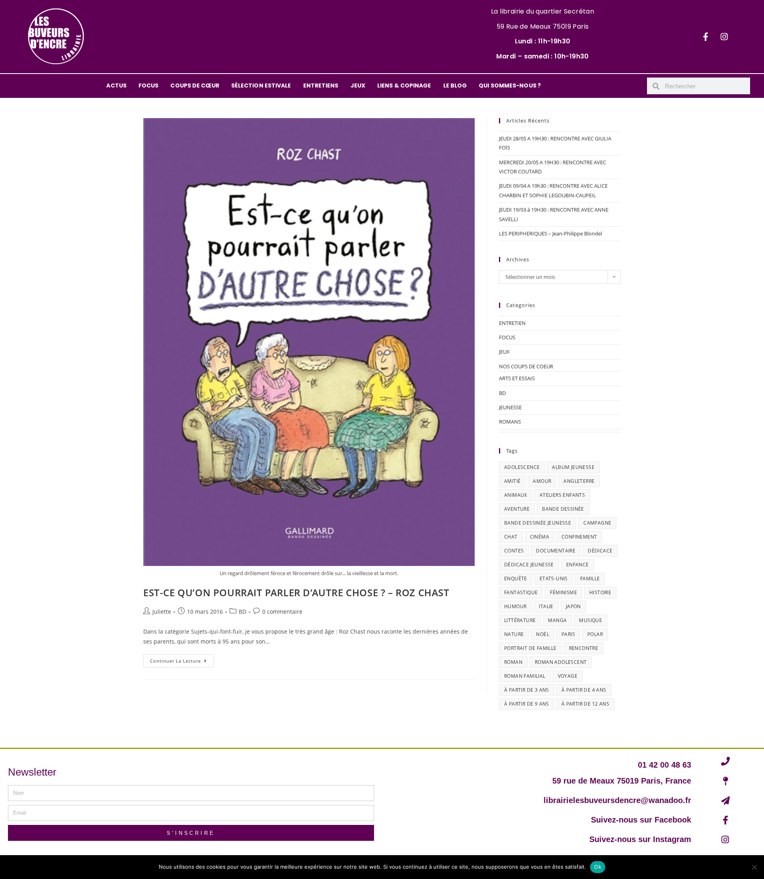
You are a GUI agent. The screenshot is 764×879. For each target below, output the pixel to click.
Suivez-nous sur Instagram (640, 839)
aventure (517, 509)
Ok (597, 866)
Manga (557, 620)
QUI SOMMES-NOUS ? (510, 85)
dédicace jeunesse (529, 564)
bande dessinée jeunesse (537, 522)
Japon (573, 606)
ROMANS (510, 421)
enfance (577, 564)
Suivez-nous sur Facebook (641, 819)
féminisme (563, 592)
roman (513, 662)
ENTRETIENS (321, 85)
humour (515, 606)
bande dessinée (563, 509)
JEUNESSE (510, 407)
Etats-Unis (554, 578)
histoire (600, 592)
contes (514, 550)
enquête (515, 578)
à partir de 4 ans (583, 689)
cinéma (539, 536)
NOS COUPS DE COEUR (526, 366)
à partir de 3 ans (526, 689)
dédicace (600, 550)
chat (511, 536)
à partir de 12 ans (585, 703)
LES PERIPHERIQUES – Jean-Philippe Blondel (550, 233)
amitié (512, 481)
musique (590, 620)
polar (595, 634)
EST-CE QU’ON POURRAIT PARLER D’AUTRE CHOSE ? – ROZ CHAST (296, 592)
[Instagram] (724, 36)
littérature (520, 620)
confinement (579, 536)
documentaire (555, 550)
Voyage (567, 676)
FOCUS (148, 85)
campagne (597, 522)
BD (242, 611)
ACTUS (116, 85)
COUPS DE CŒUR (194, 85)
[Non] (754, 867)
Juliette (161, 611)
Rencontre (583, 648)
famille (590, 578)
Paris (568, 634)
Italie (546, 606)
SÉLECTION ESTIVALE (261, 85)
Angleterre (578, 481)
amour (542, 481)
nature (514, 634)
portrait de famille (530, 648)
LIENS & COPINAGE (404, 85)
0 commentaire (282, 611)
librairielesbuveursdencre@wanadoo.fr (617, 800)
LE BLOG (455, 85)
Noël (542, 634)
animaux (515, 495)
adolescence (522, 467)
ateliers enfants (562, 495)
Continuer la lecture (182, 659)
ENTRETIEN (512, 323)
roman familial (525, 676)
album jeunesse (573, 467)
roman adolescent (561, 662)
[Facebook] (705, 36)
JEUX (358, 85)
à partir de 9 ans (526, 703)
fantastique (521, 592)
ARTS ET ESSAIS (517, 378)
